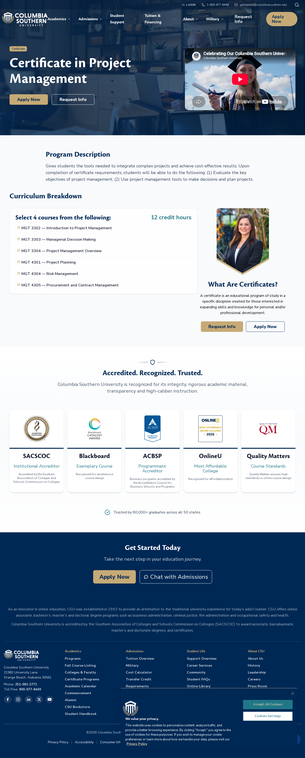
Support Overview (202, 658)
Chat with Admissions (179, 577)
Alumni (70, 700)
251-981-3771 (26, 684)
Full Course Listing (80, 665)
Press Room (257, 686)
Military (132, 665)
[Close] (292, 693)
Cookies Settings (268, 716)
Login (191, 5)
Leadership (257, 672)
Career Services (199, 665)
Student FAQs (198, 679)
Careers (254, 679)
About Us (255, 658)
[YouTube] (49, 699)
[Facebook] (7, 699)
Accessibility (84, 742)
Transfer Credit (138, 679)
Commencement (78, 693)
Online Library (198, 686)
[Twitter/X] (39, 699)
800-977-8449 (30, 689)
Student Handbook (81, 714)
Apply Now (278, 19)
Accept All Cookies (267, 704)
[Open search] (297, 4)
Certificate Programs (82, 679)
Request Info (243, 19)
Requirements (137, 686)
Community (196, 672)
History (254, 665)
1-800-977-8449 (218, 5)
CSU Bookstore (77, 707)
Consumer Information (116, 742)
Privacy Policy (58, 742)
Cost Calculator (139, 672)
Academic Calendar (80, 686)
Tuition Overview (140, 658)
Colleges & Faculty (80, 672)
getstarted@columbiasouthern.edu (263, 5)
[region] (209, 719)
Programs (73, 658)
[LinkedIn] (28, 699)
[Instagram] (18, 699)
